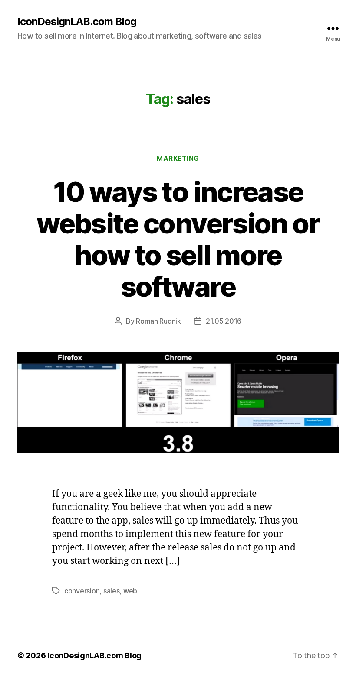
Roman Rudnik (158, 321)
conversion (81, 590)
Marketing (178, 158)
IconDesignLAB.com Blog (76, 21)
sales (111, 590)
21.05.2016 (223, 321)
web (130, 590)
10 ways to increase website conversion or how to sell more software (177, 239)
